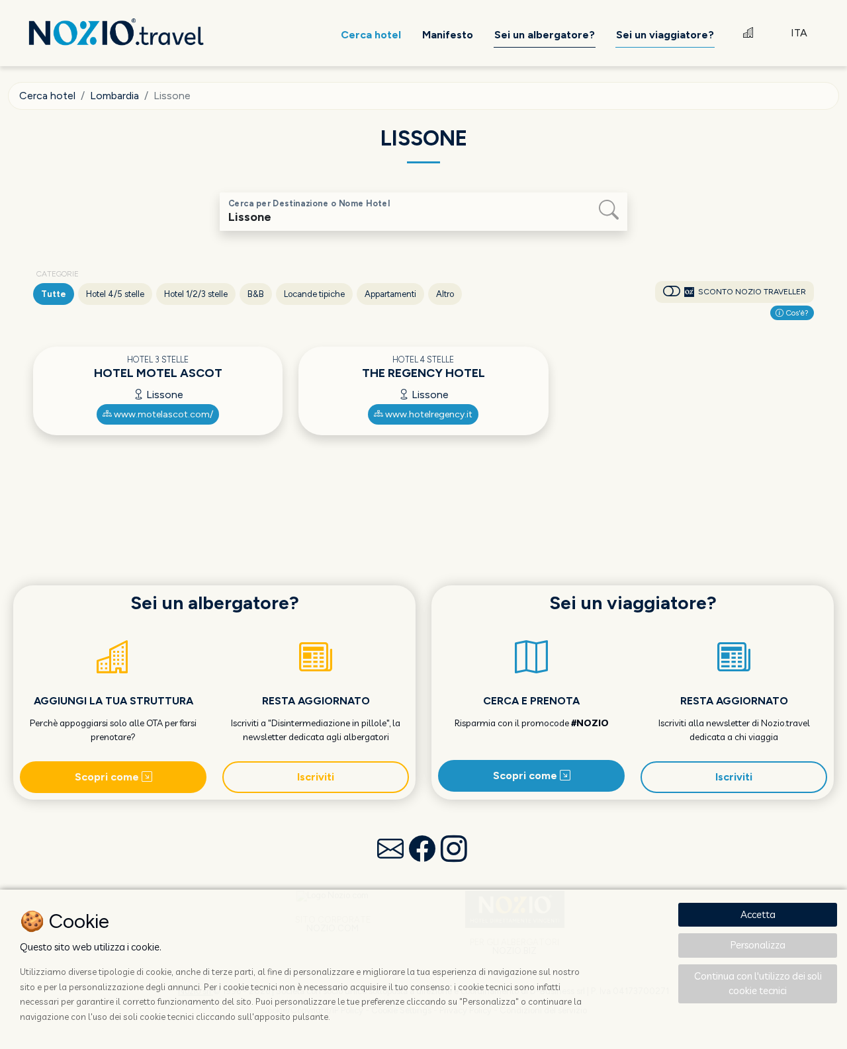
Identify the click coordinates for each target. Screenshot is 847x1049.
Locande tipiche (314, 294)
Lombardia (114, 95)
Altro (445, 294)
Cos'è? (796, 312)
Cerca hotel (47, 95)
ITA (799, 32)
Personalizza (758, 945)
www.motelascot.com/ (162, 414)
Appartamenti (390, 294)
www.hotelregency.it (427, 414)
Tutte (53, 294)
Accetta (758, 914)
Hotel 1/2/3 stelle (196, 294)
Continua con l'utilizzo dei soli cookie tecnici (758, 983)
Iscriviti (315, 777)
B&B (255, 294)
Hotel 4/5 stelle (115, 294)
